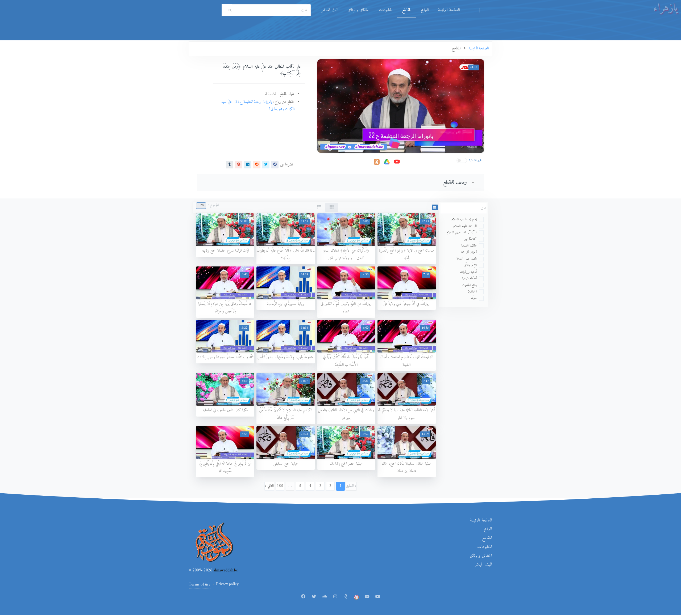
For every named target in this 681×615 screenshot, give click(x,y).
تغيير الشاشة (475, 160)
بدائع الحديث (469, 285)
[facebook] (275, 164)
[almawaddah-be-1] (367, 597)
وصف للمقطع (455, 182)
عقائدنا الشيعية (469, 246)
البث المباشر (330, 10)
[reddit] (256, 164)
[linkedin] (247, 164)
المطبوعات (385, 10)
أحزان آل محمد (468, 252)
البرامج (425, 10)
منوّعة (474, 298)
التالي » (269, 486)
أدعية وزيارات (468, 272)
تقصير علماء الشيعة (466, 259)
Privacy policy (227, 584)
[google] (238, 164)
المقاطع (406, 10)
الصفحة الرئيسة (449, 10)
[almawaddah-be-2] (377, 597)
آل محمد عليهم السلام (465, 226)
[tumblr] (229, 164)
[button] (435, 207)
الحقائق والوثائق (358, 10)
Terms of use (199, 584)
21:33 (473, 67)
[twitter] (265, 164)
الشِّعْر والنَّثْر (470, 265)
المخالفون (472, 292)
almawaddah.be (225, 570)
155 (280, 486)
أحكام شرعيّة (469, 278)
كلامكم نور (470, 239)
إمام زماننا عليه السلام (464, 219)
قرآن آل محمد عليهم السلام (462, 232)
